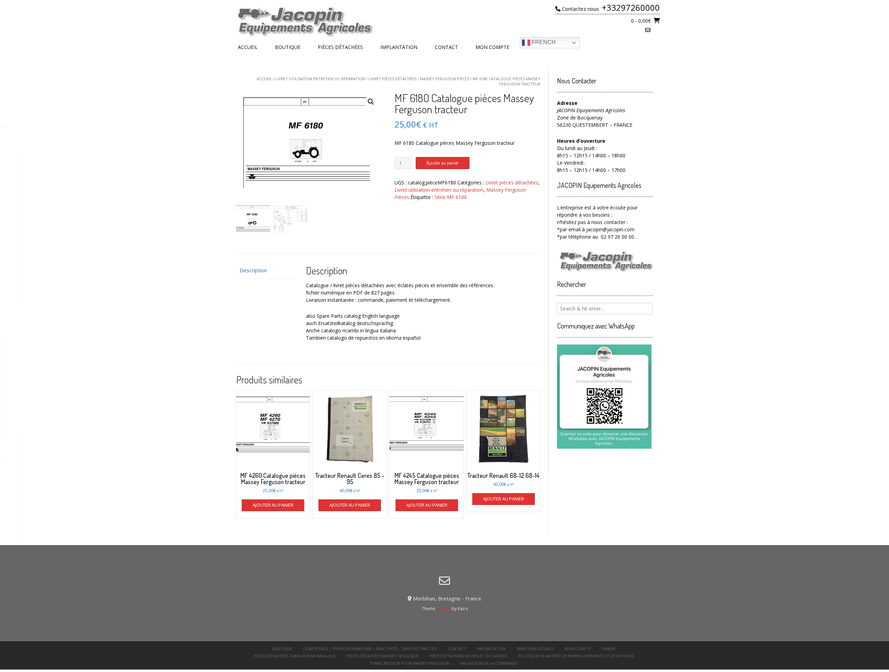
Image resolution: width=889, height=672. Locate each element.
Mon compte (492, 47)
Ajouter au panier (442, 163)
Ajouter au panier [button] (272, 505)
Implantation (398, 47)
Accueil (248, 47)
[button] (371, 102)
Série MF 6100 (450, 197)
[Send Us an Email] (647, 30)
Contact (446, 47)
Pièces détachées (340, 47)
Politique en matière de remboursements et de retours (576, 655)
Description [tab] (253, 270)
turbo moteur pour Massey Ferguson (409, 663)
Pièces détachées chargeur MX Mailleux (294, 655)
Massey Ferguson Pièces (444, 78)
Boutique (287, 47)
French (543, 42)
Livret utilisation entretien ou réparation (320, 78)
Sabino (444, 609)
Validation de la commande (489, 663)
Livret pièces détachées (392, 78)
